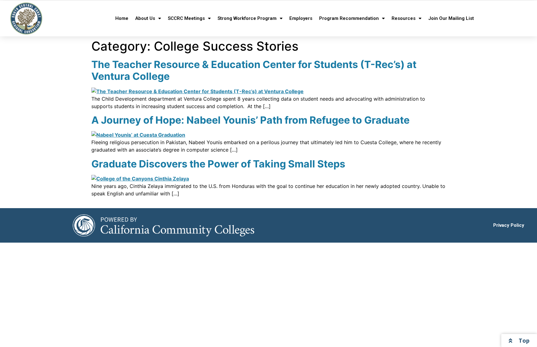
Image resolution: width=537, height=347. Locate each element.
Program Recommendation (349, 18)
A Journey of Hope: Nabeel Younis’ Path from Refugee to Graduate (250, 120)
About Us (145, 18)
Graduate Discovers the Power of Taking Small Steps (218, 164)
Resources (403, 18)
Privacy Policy (508, 225)
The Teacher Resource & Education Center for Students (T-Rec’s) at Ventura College (253, 70)
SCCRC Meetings (186, 18)
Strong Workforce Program (247, 18)
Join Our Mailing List (451, 18)
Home (121, 18)
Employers (300, 18)
